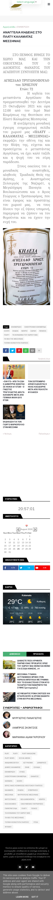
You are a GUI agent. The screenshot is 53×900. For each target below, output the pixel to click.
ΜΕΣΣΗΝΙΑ (9, 795)
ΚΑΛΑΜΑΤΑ (9, 790)
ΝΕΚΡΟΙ (24, 331)
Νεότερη (7, 433)
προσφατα (38, 654)
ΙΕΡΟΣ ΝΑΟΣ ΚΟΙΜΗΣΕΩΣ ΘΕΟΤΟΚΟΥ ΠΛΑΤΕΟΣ (24, 785)
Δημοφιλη (14, 654)
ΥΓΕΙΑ (35, 822)
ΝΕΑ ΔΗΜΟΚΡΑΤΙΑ (27, 799)
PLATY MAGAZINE (28, 753)
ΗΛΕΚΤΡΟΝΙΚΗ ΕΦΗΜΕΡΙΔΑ (35, 327)
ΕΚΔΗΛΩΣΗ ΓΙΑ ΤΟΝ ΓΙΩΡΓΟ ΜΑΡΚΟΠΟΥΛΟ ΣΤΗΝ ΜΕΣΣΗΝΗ (13, 425)
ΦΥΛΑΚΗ (8, 827)
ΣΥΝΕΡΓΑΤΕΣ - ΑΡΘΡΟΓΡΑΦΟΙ (22, 708)
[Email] (32, 350)
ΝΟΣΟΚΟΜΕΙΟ (10, 804)
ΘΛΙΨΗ (6, 331)
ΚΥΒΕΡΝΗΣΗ (33, 790)
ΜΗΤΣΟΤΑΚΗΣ (10, 799)
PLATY (15, 753)
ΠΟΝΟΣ (34, 808)
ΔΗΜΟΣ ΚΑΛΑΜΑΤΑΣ (12, 767)
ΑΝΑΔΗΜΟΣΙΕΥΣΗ (12, 762)
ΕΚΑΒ (27, 767)
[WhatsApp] (26, 350)
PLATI (7, 753)
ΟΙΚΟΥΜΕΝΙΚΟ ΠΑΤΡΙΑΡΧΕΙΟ (32, 804)
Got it (35, 897)
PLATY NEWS (9, 758)
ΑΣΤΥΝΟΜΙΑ (28, 762)
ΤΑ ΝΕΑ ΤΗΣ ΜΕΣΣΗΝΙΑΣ (13, 339)
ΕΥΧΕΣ (22, 772)
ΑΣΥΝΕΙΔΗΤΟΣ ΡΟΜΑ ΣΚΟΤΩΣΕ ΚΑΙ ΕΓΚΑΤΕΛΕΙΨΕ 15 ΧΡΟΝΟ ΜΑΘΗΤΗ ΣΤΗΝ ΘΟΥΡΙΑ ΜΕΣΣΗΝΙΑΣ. (33, 696)
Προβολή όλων (44, 358)
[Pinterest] (19, 350)
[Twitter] (12, 350)
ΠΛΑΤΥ (6, 335)
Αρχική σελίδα (9, 27)
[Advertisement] (26, 465)
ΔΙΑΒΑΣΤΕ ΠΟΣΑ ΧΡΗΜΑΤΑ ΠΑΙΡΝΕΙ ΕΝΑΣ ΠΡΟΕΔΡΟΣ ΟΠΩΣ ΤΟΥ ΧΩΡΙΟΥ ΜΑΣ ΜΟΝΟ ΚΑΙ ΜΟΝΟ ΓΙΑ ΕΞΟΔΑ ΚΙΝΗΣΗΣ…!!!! (33, 664)
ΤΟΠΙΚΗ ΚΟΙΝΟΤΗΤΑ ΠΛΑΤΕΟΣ (16, 343)
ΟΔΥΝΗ (33, 331)
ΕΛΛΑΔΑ (37, 767)
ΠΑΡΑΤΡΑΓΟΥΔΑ (11, 808)
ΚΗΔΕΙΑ (15, 331)
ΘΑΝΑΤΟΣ (35, 776)
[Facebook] (6, 350)
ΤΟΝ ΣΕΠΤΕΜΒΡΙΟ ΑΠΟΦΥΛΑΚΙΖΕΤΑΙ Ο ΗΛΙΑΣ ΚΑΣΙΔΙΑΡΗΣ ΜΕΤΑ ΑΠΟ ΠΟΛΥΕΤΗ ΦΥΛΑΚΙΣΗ (37, 387)
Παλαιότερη (44, 433)
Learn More (22, 897)
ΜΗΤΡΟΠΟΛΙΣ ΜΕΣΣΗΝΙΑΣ (28, 795)
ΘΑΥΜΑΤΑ (8, 781)
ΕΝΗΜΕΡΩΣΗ (23, 27)
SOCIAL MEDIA (24, 758)
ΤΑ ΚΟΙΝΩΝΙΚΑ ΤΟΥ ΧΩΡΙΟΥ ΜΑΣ (25, 335)
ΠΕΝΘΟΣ (42, 331)
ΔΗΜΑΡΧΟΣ (41, 762)
